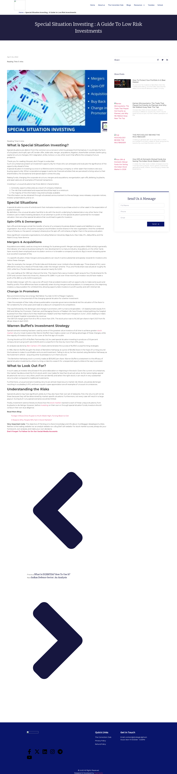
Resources (138, 5)
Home (92, 5)
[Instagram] (52, 751)
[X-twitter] (37, 751)
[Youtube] (29, 757)
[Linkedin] (44, 751)
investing (44, 405)
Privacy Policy (100, 741)
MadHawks (98, 773)
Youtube (151, 5)
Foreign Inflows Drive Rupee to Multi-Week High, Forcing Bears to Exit (40, 416)
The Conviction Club (115, 5)
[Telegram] (60, 751)
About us (101, 5)
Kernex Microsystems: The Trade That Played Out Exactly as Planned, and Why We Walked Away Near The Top (149, 105)
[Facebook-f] (29, 751)
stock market (55, 403)
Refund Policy (100, 744)
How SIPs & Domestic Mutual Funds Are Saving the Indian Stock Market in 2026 (149, 160)
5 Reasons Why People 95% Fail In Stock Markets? (31, 420)
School (160, 5)
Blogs (129, 5)
